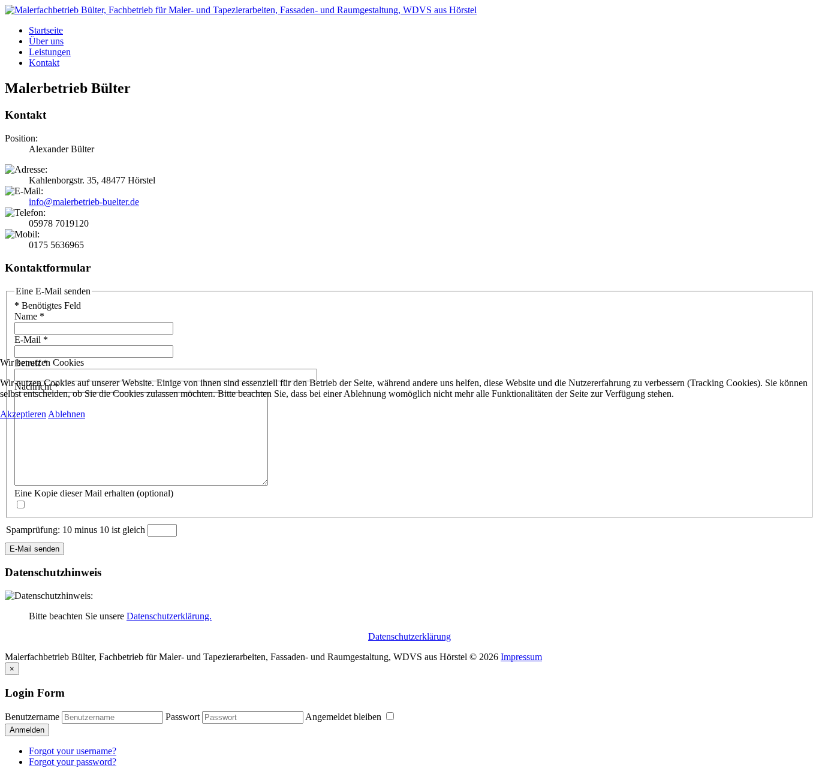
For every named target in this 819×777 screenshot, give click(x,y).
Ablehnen (66, 414)
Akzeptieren (23, 414)
